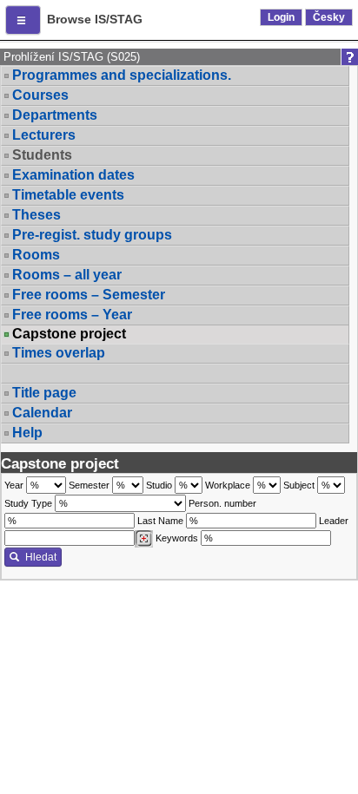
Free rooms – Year (72, 314)
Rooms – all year (67, 274)
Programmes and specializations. (121, 75)
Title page (44, 392)
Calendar (42, 412)
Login (281, 17)
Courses (40, 95)
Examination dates (73, 174)
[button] (23, 20)
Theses (36, 214)
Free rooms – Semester (88, 294)
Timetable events (68, 194)
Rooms (36, 254)
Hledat (40, 557)
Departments (54, 115)
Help (27, 432)
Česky (329, 17)
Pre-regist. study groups (92, 234)
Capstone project (69, 334)
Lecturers (44, 135)
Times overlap (58, 352)
